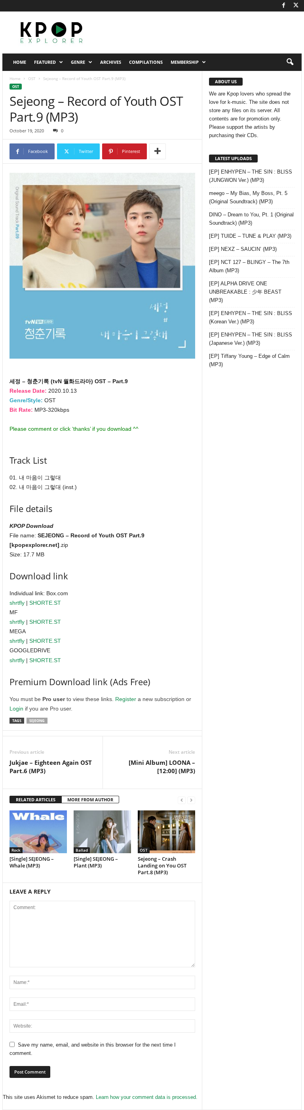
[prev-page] (182, 800)
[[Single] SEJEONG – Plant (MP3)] (102, 831)
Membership (185, 62)
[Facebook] (283, 5)
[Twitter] (295, 5)
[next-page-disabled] (191, 800)
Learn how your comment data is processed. (147, 1097)
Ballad (82, 850)
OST (32, 78)
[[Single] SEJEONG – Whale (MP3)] (38, 831)
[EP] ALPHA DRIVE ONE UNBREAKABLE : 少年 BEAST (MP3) (245, 292)
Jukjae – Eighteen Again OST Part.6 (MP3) (51, 766)
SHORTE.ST (45, 603)
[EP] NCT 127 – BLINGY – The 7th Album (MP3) (249, 266)
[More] (157, 151)
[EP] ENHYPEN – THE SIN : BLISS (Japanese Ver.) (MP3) (250, 339)
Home (19, 62)
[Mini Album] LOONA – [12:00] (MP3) (162, 766)
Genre (78, 62)
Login (16, 708)
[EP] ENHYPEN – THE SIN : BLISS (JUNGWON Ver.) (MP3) (250, 176)
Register (125, 699)
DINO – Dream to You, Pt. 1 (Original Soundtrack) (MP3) (251, 219)
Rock (16, 850)
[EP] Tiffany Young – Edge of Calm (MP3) (249, 360)
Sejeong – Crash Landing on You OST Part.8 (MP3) (162, 865)
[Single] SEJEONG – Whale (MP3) (32, 862)
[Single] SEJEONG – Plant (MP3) (96, 862)
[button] (289, 62)
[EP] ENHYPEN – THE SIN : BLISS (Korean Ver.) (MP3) (250, 317)
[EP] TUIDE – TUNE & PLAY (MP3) (250, 236)
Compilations (146, 62)
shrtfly (17, 603)
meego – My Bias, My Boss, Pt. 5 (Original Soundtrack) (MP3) (248, 197)
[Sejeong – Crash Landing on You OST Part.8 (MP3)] (166, 831)
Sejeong (37, 720)
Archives (110, 62)
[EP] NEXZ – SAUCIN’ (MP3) (243, 249)
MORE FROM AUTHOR (90, 799)
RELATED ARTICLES (35, 799)
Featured (45, 62)
